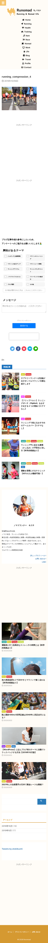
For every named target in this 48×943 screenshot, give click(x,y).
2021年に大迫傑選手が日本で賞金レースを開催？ (23, 784)
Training (28, 32)
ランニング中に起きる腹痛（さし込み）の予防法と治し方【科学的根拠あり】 (33, 448)
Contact (27, 67)
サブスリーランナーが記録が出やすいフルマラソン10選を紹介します (33, 381)
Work (28, 47)
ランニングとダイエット (36, 270)
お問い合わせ (40, 559)
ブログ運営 (11, 284)
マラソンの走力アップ (14, 264)
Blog (28, 55)
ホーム (10, 932)
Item (28, 35)
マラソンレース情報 (35, 264)
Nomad (28, 43)
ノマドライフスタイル (14, 276)
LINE (43, 562)
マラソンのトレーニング (36, 257)
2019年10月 (7, 826)
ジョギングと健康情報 (14, 256)
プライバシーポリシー (24, 320)
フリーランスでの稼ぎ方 (36, 278)
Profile (28, 63)
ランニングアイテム (13, 269)
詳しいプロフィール (37, 555)
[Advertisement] (24, 152)
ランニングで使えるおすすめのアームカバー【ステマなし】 (33, 425)
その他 (32, 284)
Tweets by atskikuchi (12, 849)
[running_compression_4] (29, 348)
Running (27, 24)
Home (28, 20)
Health (28, 28)
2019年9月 (7, 830)
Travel (28, 59)
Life (27, 51)
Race (28, 39)
